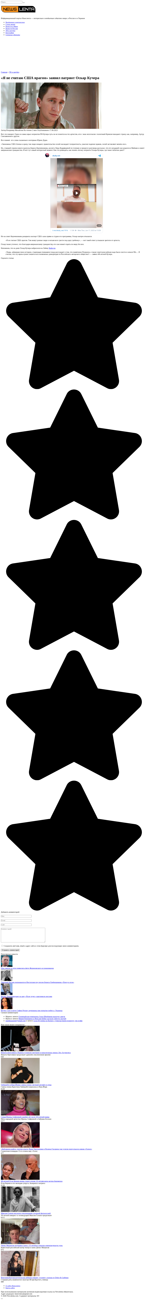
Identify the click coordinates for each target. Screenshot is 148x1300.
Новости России (12, 28)
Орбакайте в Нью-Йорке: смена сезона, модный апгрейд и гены (26, 1085)
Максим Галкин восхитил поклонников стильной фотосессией (26, 1213)
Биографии (10, 33)
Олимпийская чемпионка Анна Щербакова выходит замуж (41, 1017)
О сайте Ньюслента (13, 1286)
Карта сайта (10, 1288)
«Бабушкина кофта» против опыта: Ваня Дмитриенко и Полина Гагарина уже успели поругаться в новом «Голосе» (46, 1149)
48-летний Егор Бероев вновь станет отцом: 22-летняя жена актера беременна (31, 1181)
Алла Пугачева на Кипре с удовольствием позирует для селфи (57, 1021)
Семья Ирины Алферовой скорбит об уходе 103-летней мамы (25, 1117)
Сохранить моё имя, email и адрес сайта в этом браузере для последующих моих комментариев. (41, 946)
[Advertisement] (74, 54)
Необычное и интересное (15, 22)
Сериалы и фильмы (13, 35)
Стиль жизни (10, 24)
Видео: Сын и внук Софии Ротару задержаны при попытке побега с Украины (31, 1011)
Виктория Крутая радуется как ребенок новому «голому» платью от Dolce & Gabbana (34, 1278)
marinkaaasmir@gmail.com (16, 1021)
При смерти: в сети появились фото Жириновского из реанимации (27, 968)
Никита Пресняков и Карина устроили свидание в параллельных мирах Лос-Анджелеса (36, 1053)
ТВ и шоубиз (10, 31)
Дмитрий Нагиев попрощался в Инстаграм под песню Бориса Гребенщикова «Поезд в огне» (37, 982)
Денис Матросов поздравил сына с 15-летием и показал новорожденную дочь (32, 1245)
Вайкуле (52, 248)
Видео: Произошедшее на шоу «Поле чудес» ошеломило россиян (26, 996)
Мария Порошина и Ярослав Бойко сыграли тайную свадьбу (42, 1019)
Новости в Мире (12, 26)
